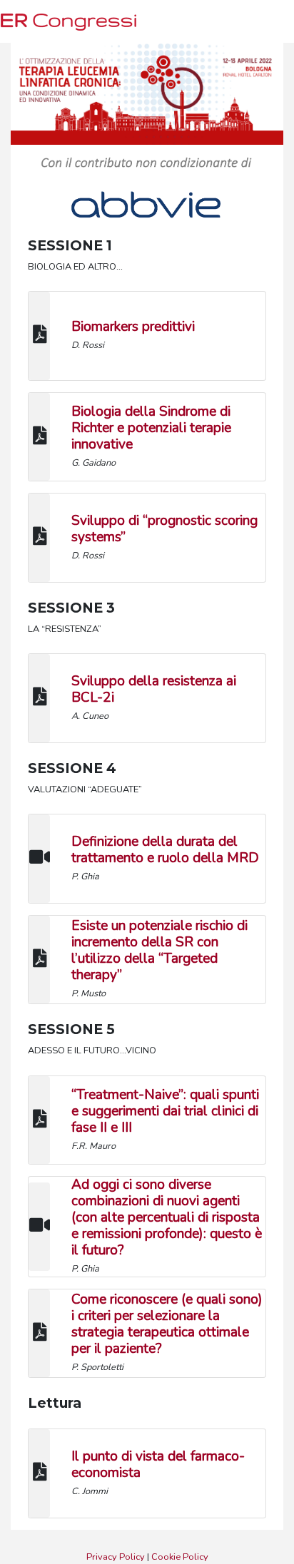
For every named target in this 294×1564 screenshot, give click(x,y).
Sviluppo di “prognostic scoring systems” (164, 528)
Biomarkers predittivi (133, 326)
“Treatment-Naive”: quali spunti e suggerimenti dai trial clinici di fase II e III (165, 1111)
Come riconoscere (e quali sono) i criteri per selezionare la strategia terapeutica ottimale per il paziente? (167, 1324)
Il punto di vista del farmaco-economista (158, 1464)
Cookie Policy (179, 1556)
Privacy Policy (115, 1556)
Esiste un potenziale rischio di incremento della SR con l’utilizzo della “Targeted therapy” (159, 950)
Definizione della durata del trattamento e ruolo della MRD (165, 849)
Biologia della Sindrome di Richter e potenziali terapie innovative (151, 428)
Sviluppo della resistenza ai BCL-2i (153, 689)
